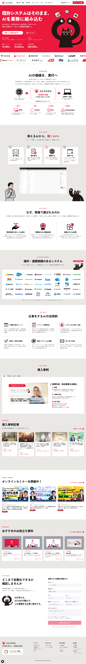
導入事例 (28, 2)
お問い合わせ (48, 645)
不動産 (9, 376)
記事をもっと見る (77, 428)
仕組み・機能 (36, 645)
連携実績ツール (37, 647)
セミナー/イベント (35, 2)
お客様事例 (62, 645)
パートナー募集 (49, 647)
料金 (35, 650)
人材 (14, 376)
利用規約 (75, 650)
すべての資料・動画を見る (75, 532)
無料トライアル (30, 33)
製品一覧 (18, 2)
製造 (19, 376)
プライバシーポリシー (61, 626)
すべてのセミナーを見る (76, 482)
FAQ (42, 2)
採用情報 (75, 647)
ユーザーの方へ (48, 2)
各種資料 (61, 650)
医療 (4, 376)
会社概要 (75, 645)
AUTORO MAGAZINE (64, 647)
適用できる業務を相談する (12, 33)
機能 (23, 2)
